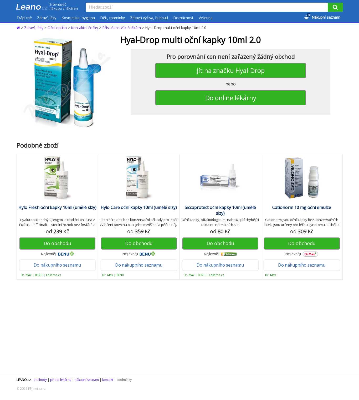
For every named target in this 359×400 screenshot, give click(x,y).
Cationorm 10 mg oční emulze (301, 207)
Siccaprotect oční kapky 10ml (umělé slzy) (220, 210)
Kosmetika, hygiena (78, 17)
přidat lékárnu (60, 379)
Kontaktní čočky (84, 27)
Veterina (206, 17)
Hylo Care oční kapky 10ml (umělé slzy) (139, 207)
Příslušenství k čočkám (121, 27)
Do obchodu (57, 243)
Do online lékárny (230, 97)
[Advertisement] (177, 327)
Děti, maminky (112, 17)
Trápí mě (24, 17)
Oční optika (57, 27)
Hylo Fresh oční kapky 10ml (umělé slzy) (57, 207)
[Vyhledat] (335, 7)
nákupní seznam (87, 379)
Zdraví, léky (46, 17)
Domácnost (183, 17)
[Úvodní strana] (47, 7)
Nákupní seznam (324, 16)
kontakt (107, 379)
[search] (208, 7)
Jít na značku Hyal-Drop (231, 70)
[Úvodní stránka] (19, 27)
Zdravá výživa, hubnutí (149, 17)
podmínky (124, 379)
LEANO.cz (24, 379)
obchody (40, 379)
